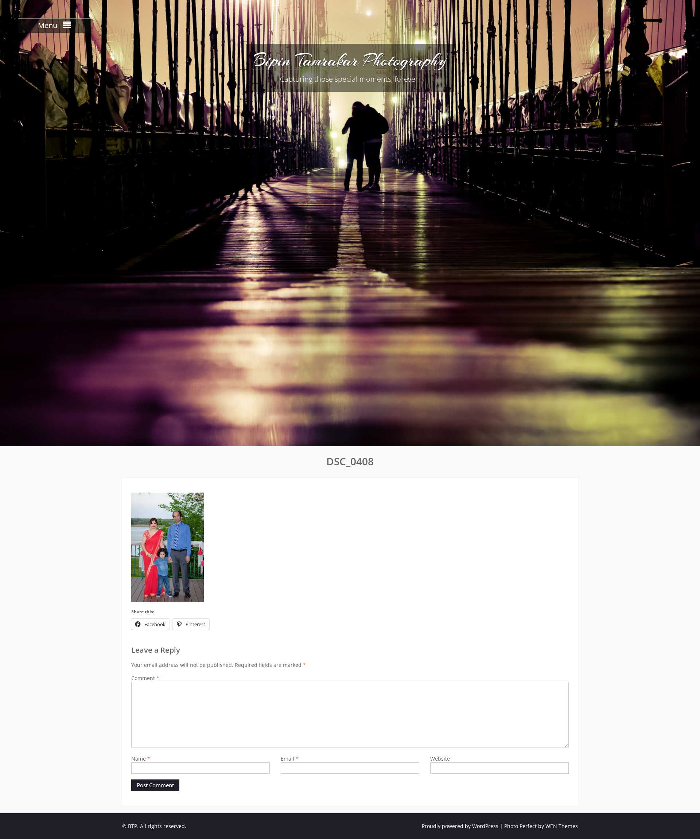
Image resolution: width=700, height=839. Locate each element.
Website (440, 758)
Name (140, 758)
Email (290, 758)
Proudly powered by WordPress (460, 826)
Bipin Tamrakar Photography (350, 60)
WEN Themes (561, 826)
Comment (145, 678)
